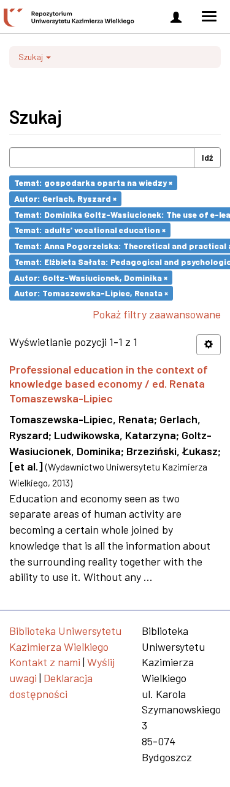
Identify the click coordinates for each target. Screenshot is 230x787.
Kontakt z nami (44, 662)
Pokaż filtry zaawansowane (157, 314)
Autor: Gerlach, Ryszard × (65, 198)
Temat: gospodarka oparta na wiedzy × (93, 182)
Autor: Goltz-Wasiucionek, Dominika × (90, 277)
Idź (207, 157)
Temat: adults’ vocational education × (90, 230)
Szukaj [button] (31, 57)
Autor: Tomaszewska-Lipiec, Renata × (91, 293)
